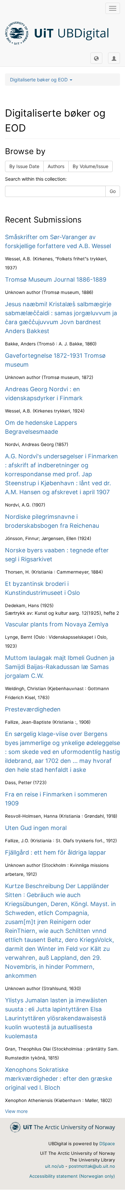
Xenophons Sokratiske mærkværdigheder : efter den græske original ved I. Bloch (58, 1078)
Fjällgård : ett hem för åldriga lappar (55, 852)
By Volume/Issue (90, 166)
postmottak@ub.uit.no (92, 1166)
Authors (56, 166)
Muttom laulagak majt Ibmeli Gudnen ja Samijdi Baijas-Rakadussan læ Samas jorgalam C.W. (59, 666)
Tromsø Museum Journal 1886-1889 (55, 279)
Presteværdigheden (33, 709)
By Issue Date (24, 166)
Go (113, 191)
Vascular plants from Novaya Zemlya (56, 624)
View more (16, 1111)
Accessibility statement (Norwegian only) (72, 1176)
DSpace (107, 1143)
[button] (96, 58)
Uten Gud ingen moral (36, 827)
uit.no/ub (54, 1166)
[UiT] (62, 1127)
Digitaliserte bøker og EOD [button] (39, 79)
